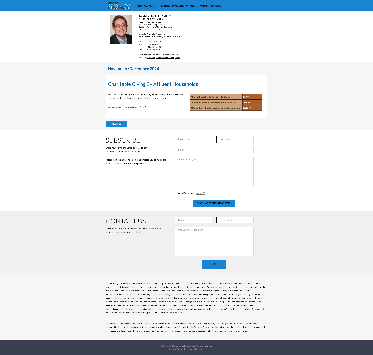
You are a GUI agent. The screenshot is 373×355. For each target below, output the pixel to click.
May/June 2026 (164, 6)
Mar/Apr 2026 (178, 6)
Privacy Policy (175, 349)
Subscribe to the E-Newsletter (214, 203)
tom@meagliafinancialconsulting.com (161, 54)
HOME (139, 6)
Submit (214, 264)
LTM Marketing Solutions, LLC (181, 346)
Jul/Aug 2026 (149, 6)
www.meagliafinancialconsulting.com (163, 57)
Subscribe (204, 6)
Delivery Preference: (185, 192)
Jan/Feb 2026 (191, 6)
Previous (116, 124)
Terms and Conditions (194, 349)
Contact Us (216, 6)
